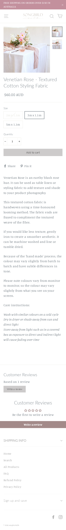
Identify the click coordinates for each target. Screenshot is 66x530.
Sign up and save (15, 500)
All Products (11, 467)
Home (7, 453)
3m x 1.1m (34, 115)
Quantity (8, 134)
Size (6, 108)
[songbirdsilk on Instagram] (60, 516)
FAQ (6, 473)
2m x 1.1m (13, 115)
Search (8, 460)
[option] (27, 50)
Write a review (14, 389)
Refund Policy (13, 480)
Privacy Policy (12, 486)
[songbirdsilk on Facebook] (53, 516)
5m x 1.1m (13, 124)
